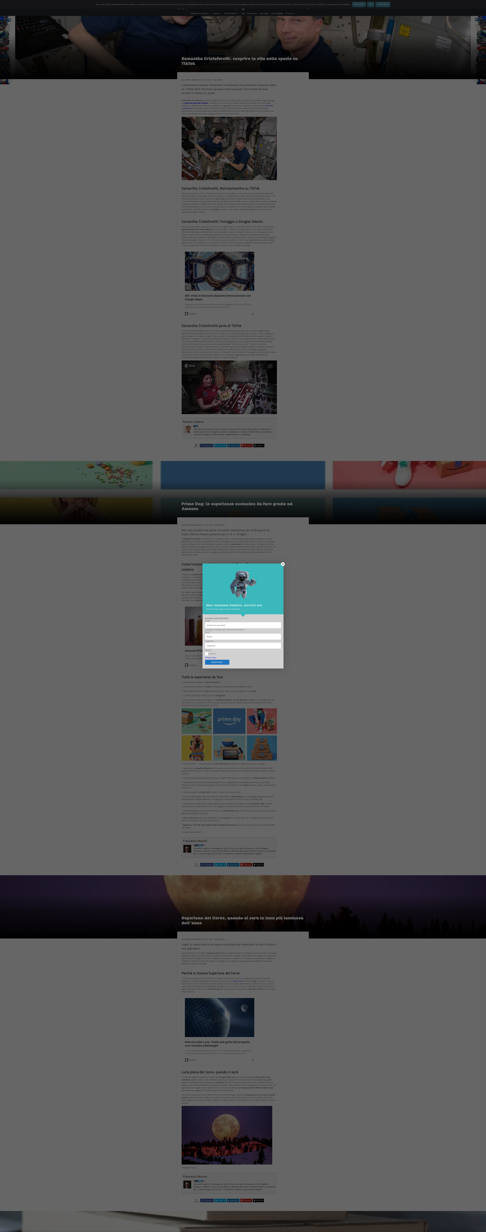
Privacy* (208, 650)
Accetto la (212, 654)
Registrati (217, 662)
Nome (207, 632)
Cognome (209, 641)
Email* (207, 621)
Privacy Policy (210, 657)
